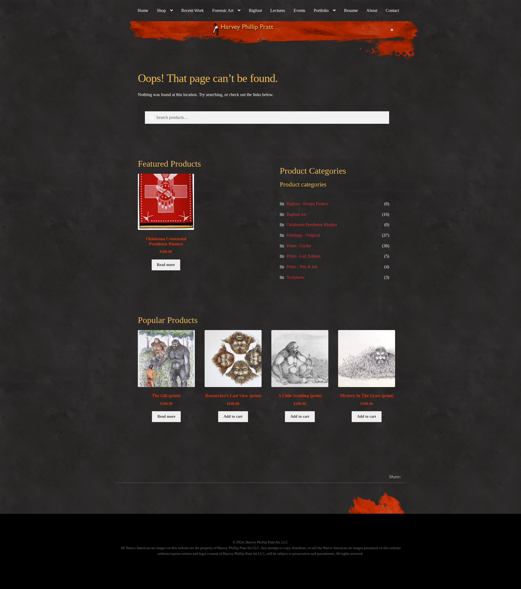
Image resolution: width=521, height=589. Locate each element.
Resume (351, 10)
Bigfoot (255, 10)
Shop (161, 10)
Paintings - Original (303, 235)
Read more (166, 265)
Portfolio (321, 10)
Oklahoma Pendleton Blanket (312, 224)
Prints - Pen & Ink (302, 266)
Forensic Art (222, 10)
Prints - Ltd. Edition (303, 256)
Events (299, 10)
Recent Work (192, 10)
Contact (392, 10)
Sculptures (295, 277)
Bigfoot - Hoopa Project (307, 203)
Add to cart (233, 416)
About (371, 10)
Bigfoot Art (296, 214)
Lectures (277, 10)
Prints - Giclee (299, 245)
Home (143, 10)
